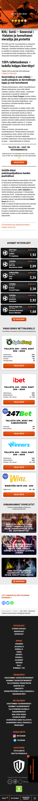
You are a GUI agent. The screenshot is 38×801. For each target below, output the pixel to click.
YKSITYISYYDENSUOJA (19, 754)
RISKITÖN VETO (19, 686)
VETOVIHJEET (19, 625)
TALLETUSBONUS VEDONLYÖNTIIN (19, 683)
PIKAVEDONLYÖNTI (19, 694)
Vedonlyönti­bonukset (26, 798)
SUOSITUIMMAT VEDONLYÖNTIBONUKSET (19, 678)
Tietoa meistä (19, 751)
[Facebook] (3, 603)
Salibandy (19, 660)
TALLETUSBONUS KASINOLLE (19, 709)
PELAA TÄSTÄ (19, 163)
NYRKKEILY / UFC (19, 668)
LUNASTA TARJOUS (9, 74)
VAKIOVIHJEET (19, 631)
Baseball (19, 657)
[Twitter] (8, 603)
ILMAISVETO (19, 689)
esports (19, 655)
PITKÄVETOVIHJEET (19, 629)
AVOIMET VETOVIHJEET (19, 243)
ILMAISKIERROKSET (19, 712)
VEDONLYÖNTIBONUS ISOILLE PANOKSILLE (19, 691)
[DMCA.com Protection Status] (19, 789)
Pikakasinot (19, 725)
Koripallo (19, 649)
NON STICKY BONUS (19, 715)
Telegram (21, 740)
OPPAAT (19, 641)
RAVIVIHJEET (19, 634)
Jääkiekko (19, 644)
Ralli (19, 665)
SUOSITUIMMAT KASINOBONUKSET (19, 704)
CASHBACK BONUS (19, 717)
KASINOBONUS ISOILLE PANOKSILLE (19, 723)
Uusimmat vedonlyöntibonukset (19, 681)
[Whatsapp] (12, 603)
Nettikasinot (15, 798)
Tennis (19, 652)
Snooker (19, 663)
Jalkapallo (19, 647)
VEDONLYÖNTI (19, 675)
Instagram (21, 736)
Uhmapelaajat (6, 611)
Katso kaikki (20, 319)
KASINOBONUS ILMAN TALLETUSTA (19, 720)
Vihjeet (5, 798)
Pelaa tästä (19, 366)
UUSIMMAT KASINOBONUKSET (19, 706)
